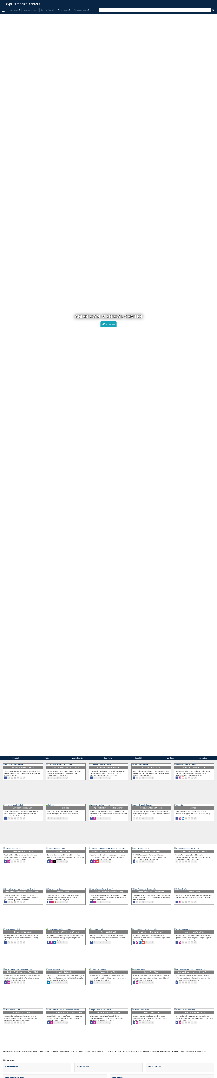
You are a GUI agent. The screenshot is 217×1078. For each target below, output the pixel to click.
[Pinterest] (18, 778)
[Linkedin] (12, 778)
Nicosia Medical (14, 10)
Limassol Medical (30, 10)
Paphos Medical (64, 10)
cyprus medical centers (23, 4)
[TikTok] (24, 778)
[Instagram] (8, 778)
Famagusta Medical (81, 10)
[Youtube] (15, 778)
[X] (21, 778)
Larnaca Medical (47, 10)
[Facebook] (5, 778)
